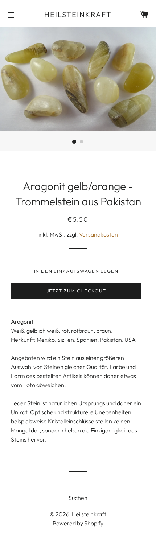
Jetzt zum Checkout (76, 290)
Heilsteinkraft (78, 14)
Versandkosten (98, 234)
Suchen (78, 497)
